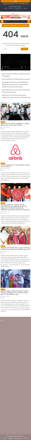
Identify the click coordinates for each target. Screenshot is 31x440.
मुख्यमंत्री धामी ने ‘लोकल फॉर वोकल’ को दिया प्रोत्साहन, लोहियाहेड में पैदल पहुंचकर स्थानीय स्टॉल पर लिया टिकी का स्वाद (16, 96)
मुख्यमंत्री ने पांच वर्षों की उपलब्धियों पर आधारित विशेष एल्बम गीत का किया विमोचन (16, 75)
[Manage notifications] (27, 437)
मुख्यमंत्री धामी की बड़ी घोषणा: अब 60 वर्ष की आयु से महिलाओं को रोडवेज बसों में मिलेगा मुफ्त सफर (16, 91)
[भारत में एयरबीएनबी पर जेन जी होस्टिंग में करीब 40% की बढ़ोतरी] (15, 152)
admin (3, 129)
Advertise (11, 8)
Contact (25, 8)
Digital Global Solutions (19, 436)
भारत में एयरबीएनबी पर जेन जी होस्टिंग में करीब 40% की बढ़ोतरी (16, 79)
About (5, 8)
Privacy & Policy (18, 8)
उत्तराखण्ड (3, 121)
